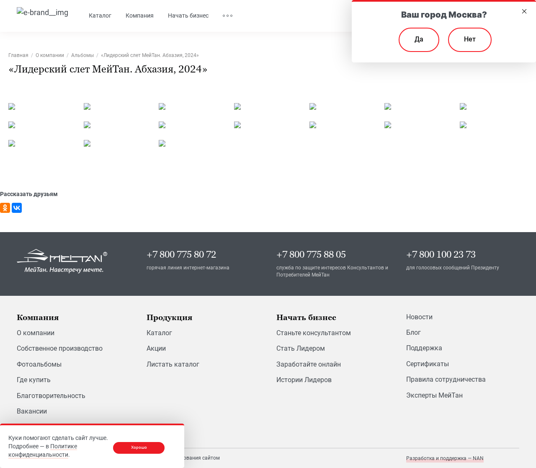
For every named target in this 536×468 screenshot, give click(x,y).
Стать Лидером (300, 348)
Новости (419, 317)
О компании (35, 333)
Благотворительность (51, 396)
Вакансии (32, 411)
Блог (413, 332)
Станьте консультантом (313, 333)
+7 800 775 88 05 (311, 254)
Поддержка (424, 348)
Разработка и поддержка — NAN (445, 458)
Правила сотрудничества (446, 379)
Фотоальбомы (39, 364)
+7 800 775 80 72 (181, 254)
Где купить (34, 380)
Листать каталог (173, 364)
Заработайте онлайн (308, 364)
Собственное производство (60, 348)
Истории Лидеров (304, 380)
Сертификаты (427, 364)
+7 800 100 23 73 (441, 254)
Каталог (159, 333)
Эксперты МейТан (434, 395)
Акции (156, 348)
